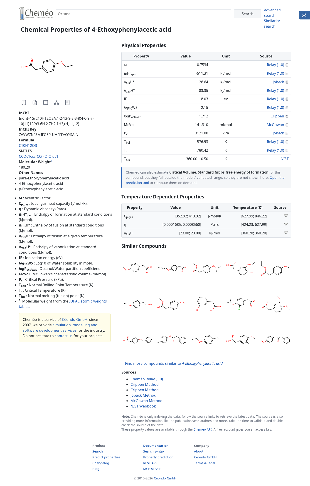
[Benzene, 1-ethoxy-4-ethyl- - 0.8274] (206, 340)
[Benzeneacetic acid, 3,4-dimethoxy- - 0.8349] (275, 304)
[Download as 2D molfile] (57, 102)
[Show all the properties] (286, 216)
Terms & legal (204, 463)
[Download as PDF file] (35, 102)
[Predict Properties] (67, 102)
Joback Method (143, 395)
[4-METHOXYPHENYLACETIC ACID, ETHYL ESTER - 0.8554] (275, 269)
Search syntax (154, 451)
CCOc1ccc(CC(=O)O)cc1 (38, 156)
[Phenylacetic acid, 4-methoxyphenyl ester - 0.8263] (275, 340)
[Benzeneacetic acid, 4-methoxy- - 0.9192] (137, 269)
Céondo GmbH (74, 319)
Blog (95, 469)
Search (97, 451)
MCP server (152, 469)
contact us (64, 335)
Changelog (100, 463)
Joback (278, 81)
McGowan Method (146, 400)
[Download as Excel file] (46, 102)
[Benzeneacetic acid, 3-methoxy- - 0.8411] (206, 304)
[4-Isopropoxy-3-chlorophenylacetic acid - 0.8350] (241, 304)
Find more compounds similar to (174, 363)
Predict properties (106, 457)
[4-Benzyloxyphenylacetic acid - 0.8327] (137, 340)
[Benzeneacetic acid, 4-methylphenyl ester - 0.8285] (172, 340)
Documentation (155, 445)
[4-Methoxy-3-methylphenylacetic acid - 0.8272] (241, 340)
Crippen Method (144, 384)
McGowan (275, 124)
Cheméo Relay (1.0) (146, 378)
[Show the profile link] (303, 16)
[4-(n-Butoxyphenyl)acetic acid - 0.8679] (172, 269)
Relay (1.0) (275, 64)
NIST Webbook (143, 406)
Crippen (277, 116)
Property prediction (158, 457)
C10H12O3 (28, 145)
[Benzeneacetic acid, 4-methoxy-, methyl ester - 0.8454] (172, 304)
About (198, 451)
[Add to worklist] (24, 102)
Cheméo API (203, 429)
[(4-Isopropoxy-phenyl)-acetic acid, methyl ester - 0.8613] (206, 269)
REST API (150, 463)
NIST (285, 158)
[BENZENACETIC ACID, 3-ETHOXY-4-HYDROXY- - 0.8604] (241, 269)
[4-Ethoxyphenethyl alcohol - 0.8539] (137, 304)
